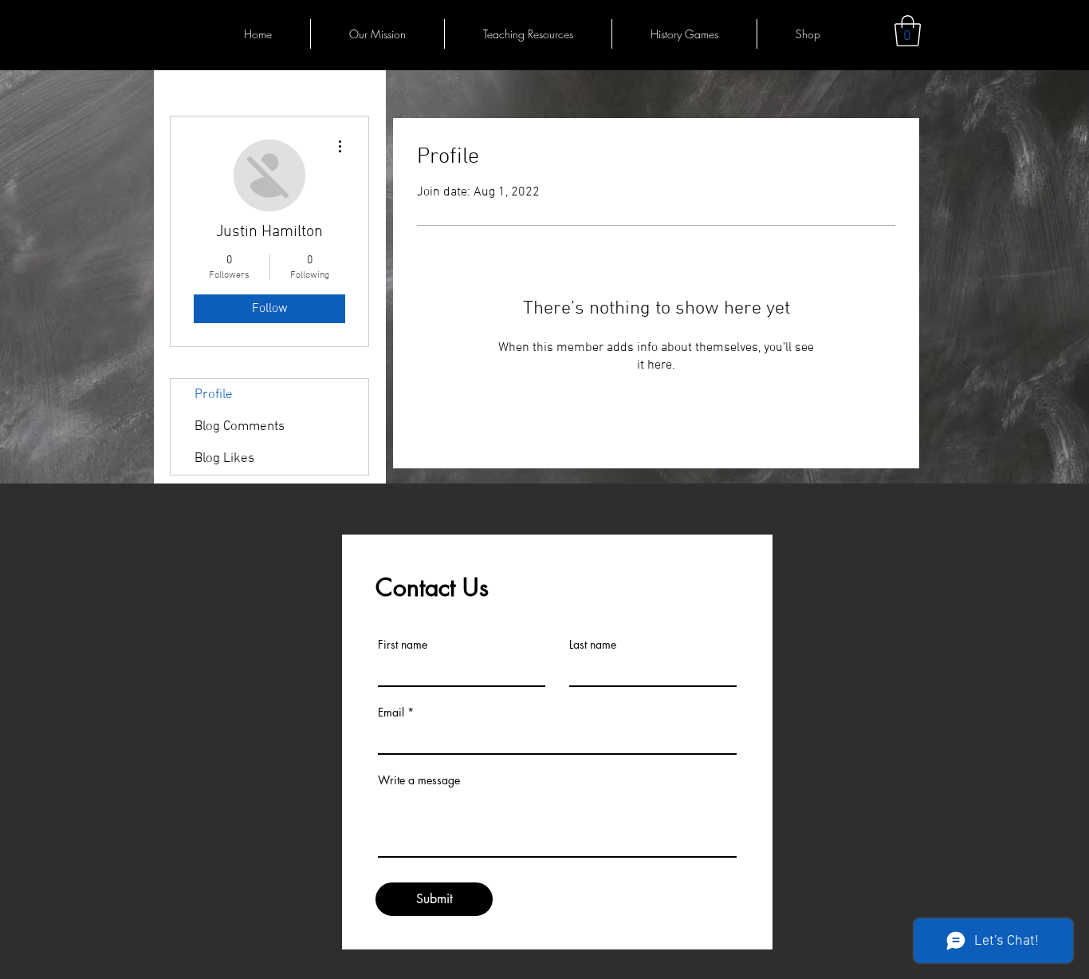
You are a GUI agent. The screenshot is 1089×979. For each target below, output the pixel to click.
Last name (592, 644)
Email (391, 712)
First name (402, 644)
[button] (907, 30)
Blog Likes (224, 459)
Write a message (419, 780)
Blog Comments (240, 427)
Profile (214, 395)
